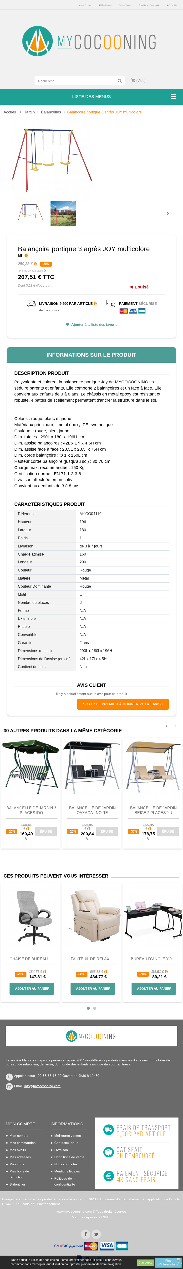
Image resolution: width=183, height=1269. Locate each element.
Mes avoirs (18, 1150)
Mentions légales (67, 1171)
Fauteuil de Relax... (91, 959)
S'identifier (173, 5)
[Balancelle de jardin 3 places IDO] (30, 766)
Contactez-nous (66, 1143)
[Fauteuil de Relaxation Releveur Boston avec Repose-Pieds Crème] (91, 915)
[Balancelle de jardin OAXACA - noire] (91, 766)
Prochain (169, 216)
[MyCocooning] (91, 41)
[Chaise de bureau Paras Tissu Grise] (30, 915)
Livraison (61, 1150)
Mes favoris (106, 5)
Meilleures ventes (67, 1135)
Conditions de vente (69, 1157)
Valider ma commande (149, 5)
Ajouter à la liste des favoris (94, 324)
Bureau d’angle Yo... (152, 959)
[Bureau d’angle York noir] (152, 915)
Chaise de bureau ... (31, 959)
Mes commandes (23, 1143)
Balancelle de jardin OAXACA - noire (92, 810)
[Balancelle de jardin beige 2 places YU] (152, 766)
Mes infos (17, 1164)
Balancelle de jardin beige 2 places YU (153, 810)
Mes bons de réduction (19, 1174)
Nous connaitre (65, 1164)
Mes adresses (20, 1157)
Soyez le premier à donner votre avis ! (123, 704)
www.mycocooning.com (74, 1211)
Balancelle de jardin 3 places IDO (31, 810)
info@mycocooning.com (42, 1086)
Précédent (19, 208)
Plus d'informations (168, 1262)
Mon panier (126, 5)
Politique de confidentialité (64, 1181)
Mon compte (85, 5)
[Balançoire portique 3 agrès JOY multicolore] (30, 213)
